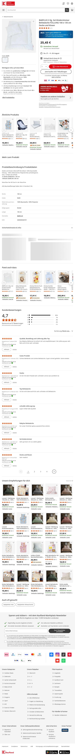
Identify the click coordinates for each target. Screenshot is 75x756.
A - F (30, 676)
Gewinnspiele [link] (58, 694)
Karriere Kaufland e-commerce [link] (52, 736)
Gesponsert (4, 133)
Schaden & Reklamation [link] (36, 712)
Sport (6, 701)
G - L (30, 680)
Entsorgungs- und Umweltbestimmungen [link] (47, 746)
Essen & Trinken (9, 707)
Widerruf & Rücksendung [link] (37, 705)
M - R (31, 683)
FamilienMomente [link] (59, 701)
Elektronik (7, 676)
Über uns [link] (7, 734)
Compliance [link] (14, 746)
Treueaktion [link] (58, 690)
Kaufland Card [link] (58, 680)
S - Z (30, 687)
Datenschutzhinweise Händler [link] (32, 733)
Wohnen (7, 690)
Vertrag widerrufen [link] (35, 708)
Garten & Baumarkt (10, 680)
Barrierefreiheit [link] (65, 746)
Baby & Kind (8, 687)
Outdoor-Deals (8, 673)
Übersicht (32, 673)
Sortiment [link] (57, 683)
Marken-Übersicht (9, 711)
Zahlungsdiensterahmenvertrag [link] (32, 730)
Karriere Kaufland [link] (51, 730)
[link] (63, 4)
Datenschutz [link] (24, 746)
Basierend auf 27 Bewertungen (12, 323)
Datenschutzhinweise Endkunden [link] (29, 737)
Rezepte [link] (56, 687)
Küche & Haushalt (9, 683)
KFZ (5, 704)
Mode (6, 694)
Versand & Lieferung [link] (35, 715)
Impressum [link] (5, 746)
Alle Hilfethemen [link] (34, 698)
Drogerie (7, 697)
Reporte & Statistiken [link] (7, 730)
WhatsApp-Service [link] (60, 704)
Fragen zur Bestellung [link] (36, 701)
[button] (42, 315)
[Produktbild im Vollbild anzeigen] (19, 36)
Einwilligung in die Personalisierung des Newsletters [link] (39, 642)
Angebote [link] (57, 673)
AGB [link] (32, 746)
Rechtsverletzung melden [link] (37, 718)
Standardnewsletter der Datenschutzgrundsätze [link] (34, 637)
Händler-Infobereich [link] (60, 715)
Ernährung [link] (57, 697)
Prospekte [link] (57, 676)
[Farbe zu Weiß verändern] (5, 59)
